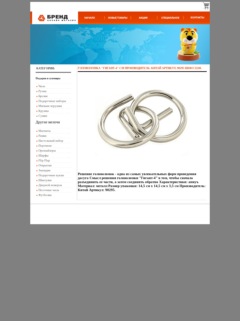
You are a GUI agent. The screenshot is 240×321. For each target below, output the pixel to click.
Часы (41, 86)
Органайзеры (47, 150)
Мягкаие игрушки (50, 106)
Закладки (44, 170)
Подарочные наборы (52, 101)
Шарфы (43, 155)
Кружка (43, 111)
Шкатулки (45, 180)
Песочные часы (48, 190)
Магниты (44, 131)
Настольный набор (50, 140)
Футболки (45, 195)
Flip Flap (44, 160)
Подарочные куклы (51, 175)
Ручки (42, 91)
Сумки (42, 115)
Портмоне (45, 145)
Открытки (45, 165)
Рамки (42, 135)
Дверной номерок (50, 185)
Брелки (43, 96)
